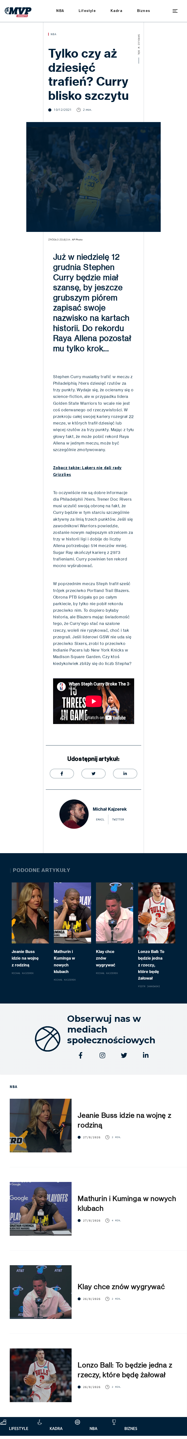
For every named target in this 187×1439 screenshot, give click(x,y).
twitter (118, 819)
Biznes (143, 11)
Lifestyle (87, 11)
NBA (60, 11)
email (100, 819)
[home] (18, 11)
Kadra (116, 11)
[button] (175, 11)
